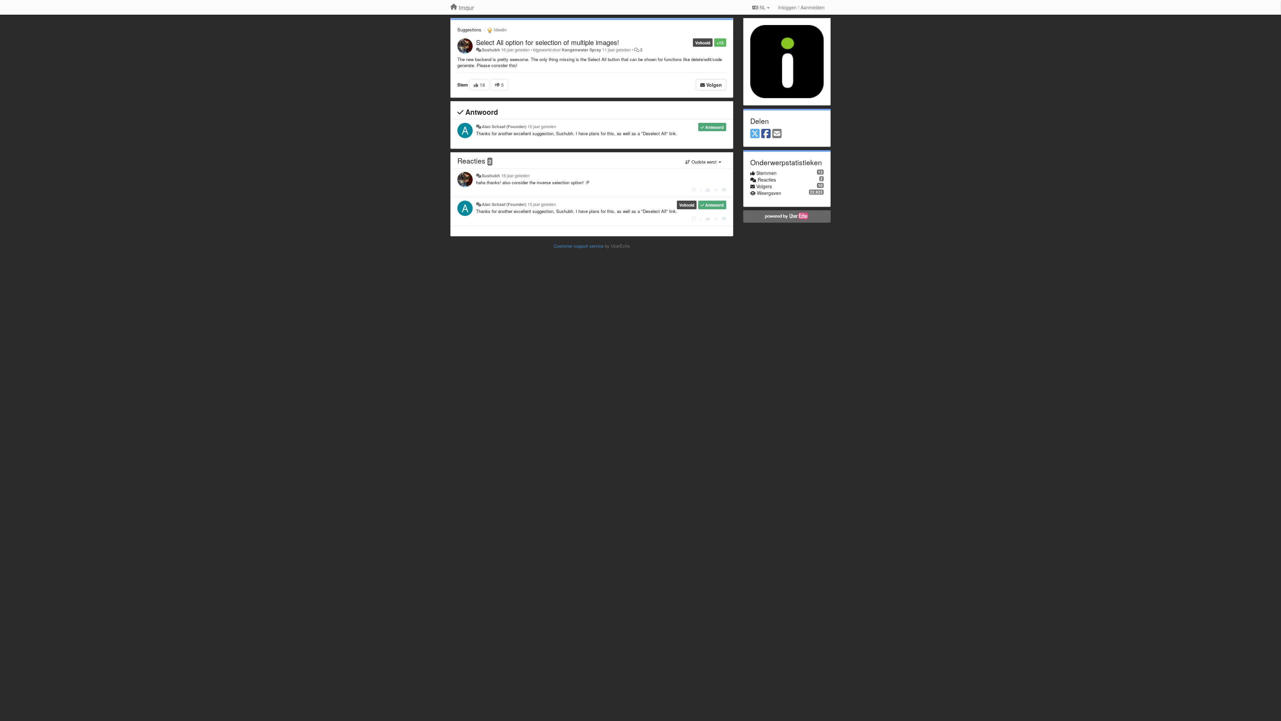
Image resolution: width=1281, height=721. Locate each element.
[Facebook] (766, 134)
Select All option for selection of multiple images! (547, 42)
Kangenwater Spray (581, 50)
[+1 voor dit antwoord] (708, 190)
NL (762, 7)
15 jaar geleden (541, 127)
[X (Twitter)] (755, 134)
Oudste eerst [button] (704, 162)
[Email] (777, 134)
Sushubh (491, 50)
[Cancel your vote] (716, 190)
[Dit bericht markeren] (694, 190)
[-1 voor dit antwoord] (724, 190)
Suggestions (469, 29)
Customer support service (578, 246)
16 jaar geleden (515, 176)
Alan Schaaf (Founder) (504, 127)
